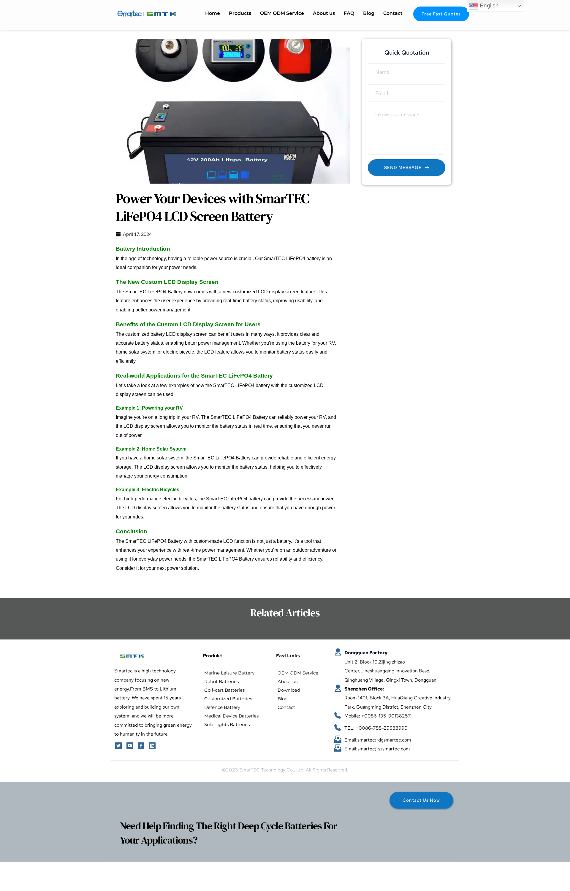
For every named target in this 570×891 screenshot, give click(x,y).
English (488, 5)
